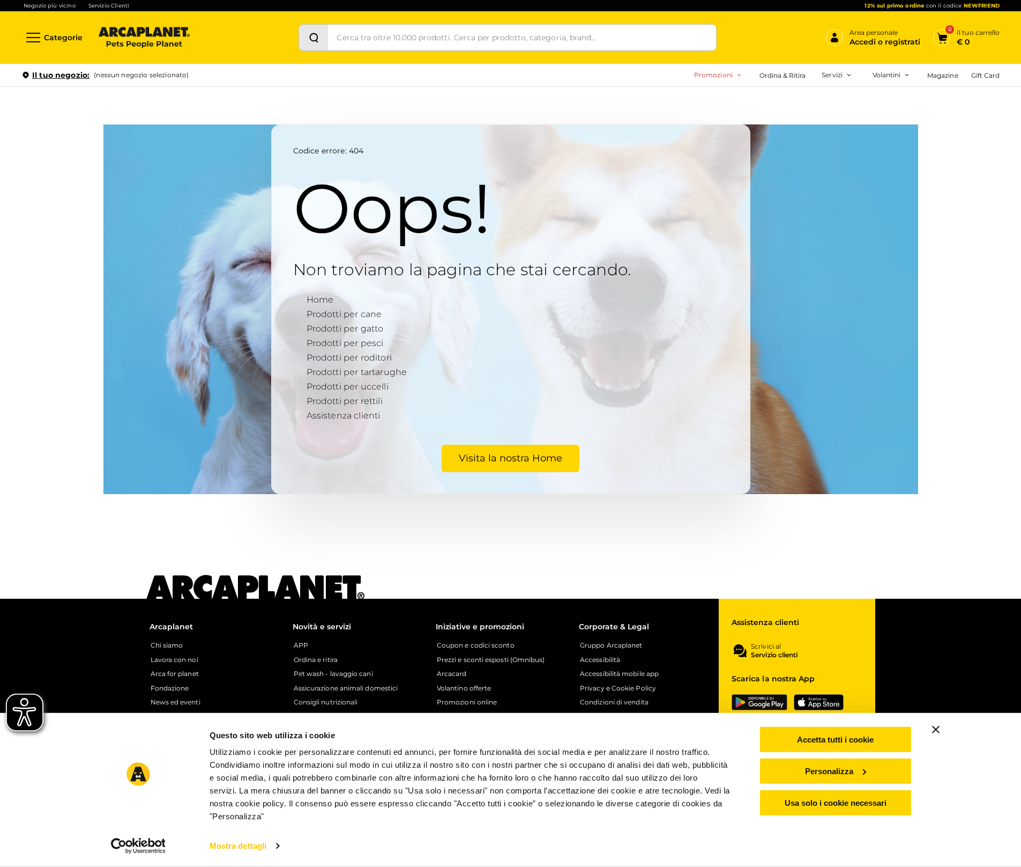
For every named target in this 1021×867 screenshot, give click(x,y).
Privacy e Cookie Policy (618, 688)
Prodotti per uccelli (348, 386)
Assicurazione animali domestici (346, 688)
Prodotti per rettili (345, 401)
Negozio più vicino (50, 5)
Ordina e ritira (316, 660)
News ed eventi (175, 702)
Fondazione (170, 688)
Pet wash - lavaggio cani (333, 674)
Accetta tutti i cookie (835, 739)
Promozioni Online (668, 121)
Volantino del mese (803, 104)
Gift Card (985, 75)
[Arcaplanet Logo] (144, 37)
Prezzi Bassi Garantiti (765, 121)
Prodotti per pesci (345, 343)
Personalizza (829, 771)
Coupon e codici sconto (476, 645)
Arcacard (765, 121)
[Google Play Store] (759, 702)
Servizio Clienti (108, 5)
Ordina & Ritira (782, 75)
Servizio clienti (774, 655)
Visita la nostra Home (510, 458)
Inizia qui (867, 116)
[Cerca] (313, 37)
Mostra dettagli (238, 845)
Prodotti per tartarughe (357, 372)
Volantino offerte (464, 688)
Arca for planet (175, 674)
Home (320, 300)
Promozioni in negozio (676, 104)
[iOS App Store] (819, 702)
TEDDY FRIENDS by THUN (775, 104)
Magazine (942, 75)
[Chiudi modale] (246, 112)
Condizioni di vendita (614, 702)
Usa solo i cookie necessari (835, 802)
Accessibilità (600, 660)
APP (301, 645)
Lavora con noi (174, 660)
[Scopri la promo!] (922, 150)
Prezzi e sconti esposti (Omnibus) (491, 660)
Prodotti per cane (344, 314)
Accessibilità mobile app (619, 674)
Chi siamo (167, 645)
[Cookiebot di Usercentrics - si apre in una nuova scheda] (138, 846)
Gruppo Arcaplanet (611, 645)
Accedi (842, 93)
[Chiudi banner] (936, 729)
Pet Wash (766, 104)
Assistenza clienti (344, 415)
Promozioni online (467, 702)
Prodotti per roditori (349, 357)
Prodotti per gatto (345, 329)
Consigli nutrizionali (326, 702)
